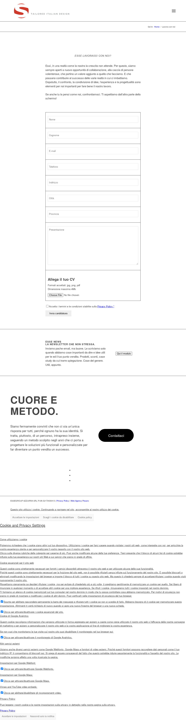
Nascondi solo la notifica (42, 716)
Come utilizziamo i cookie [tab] (13, 539)
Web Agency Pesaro (80, 500)
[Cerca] (165, 11)
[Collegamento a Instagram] (73, 480)
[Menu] (174, 10)
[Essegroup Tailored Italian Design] (41, 11)
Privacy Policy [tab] (7, 698)
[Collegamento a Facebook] (73, 470)
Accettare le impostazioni (25, 517)
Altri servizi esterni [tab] (10, 643)
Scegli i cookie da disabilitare (58, 517)
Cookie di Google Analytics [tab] (14, 616)
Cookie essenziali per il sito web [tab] (17, 563)
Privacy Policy (62, 500)
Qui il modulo (124, 353)
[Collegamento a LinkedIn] (73, 475)
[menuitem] (165, 11)
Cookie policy (85, 517)
